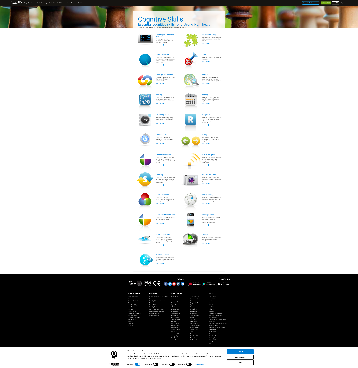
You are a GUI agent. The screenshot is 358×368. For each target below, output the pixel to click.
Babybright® (212, 309)
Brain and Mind (132, 298)
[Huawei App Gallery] (195, 284)
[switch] (155, 364)
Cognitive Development (216, 315)
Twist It (192, 331)
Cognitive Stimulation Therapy (218, 323)
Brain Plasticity (132, 305)
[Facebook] (166, 284)
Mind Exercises (213, 325)
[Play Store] (209, 284)
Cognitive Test (29, 3)
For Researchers (214, 301)
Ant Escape (174, 311)
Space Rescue (175, 323)
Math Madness (175, 325)
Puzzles (192, 301)
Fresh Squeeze (194, 315)
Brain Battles (213, 342)
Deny (240, 362)
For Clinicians (213, 298)
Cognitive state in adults (156, 311)
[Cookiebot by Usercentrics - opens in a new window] (114, 364)
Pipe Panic (174, 303)
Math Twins (193, 321)
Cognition (131, 309)
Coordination (132, 319)
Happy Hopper (194, 296)
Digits (191, 305)
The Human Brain (133, 296)
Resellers (211, 311)
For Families (212, 296)
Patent (211, 305)
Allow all (240, 351)
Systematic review (154, 313)
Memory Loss (132, 311)
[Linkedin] (182, 284)
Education (212, 303)
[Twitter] (170, 284)
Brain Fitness (132, 307)
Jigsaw (192, 317)
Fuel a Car (193, 319)
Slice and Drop (194, 329)
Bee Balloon (193, 309)
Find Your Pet (175, 333)
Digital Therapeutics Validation (158, 296)
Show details (199, 364)
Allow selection (240, 357)
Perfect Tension (194, 327)
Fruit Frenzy (174, 301)
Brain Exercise (213, 317)
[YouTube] (174, 284)
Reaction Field (194, 336)
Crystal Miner (175, 305)
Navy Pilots (152, 303)
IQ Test (211, 344)
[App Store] (223, 284)
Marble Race (174, 327)
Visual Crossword (176, 319)
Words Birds (193, 338)
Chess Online (175, 296)
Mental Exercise (213, 331)
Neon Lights (174, 315)
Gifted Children (213, 340)
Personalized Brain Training (217, 327)
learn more (159, 45)
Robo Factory (175, 309)
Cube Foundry (194, 313)
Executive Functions (134, 317)
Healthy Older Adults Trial (156, 301)
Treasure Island (175, 313)
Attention (130, 325)
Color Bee (193, 307)
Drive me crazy (175, 317)
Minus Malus (194, 323)
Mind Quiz (212, 321)
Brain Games (212, 329)
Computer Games (154, 298)
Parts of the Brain (133, 301)
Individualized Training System (218, 319)
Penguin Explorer (195, 303)
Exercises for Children (215, 313)
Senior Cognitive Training (156, 309)
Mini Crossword (175, 298)
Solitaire (173, 307)
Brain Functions (132, 315)
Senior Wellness (154, 305)
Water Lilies (193, 333)
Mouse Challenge (195, 325)
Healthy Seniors (154, 307)
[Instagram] (178, 284)
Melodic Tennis (175, 329)
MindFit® (211, 307)
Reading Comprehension (216, 338)
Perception (131, 323)
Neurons (130, 303)
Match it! (173, 321)
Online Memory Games (215, 333)
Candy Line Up (194, 298)
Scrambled (174, 331)
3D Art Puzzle (175, 340)
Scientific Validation (56, 3)
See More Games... (195, 340)
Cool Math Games (214, 336)
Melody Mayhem (176, 336)
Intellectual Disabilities (134, 313)
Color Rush (174, 338)
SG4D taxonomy (154, 315)
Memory (130, 321)
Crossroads (193, 311)
